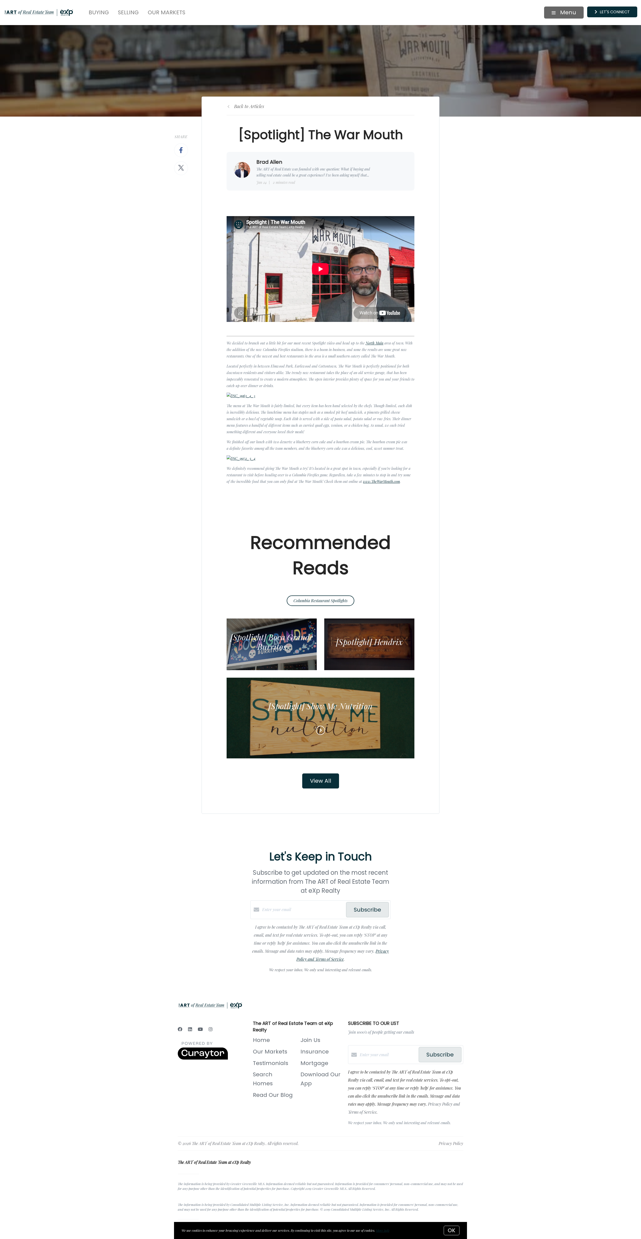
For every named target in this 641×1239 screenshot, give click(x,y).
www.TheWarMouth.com (381, 481)
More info (382, 1230)
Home (261, 1040)
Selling (128, 12)
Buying (99, 12)
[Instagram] (211, 1029)
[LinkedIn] (190, 1029)
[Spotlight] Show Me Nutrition (320, 705)
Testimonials (270, 1063)
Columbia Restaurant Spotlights (320, 600)
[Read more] (320, 730)
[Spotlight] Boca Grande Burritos (271, 642)
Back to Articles (249, 106)
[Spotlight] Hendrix (369, 641)
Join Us (310, 1040)
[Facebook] (180, 1029)
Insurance (314, 1051)
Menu (567, 12)
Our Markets (166, 12)
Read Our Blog (273, 1095)
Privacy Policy (451, 1143)
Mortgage (314, 1063)
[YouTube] (200, 1029)
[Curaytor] (203, 1058)
